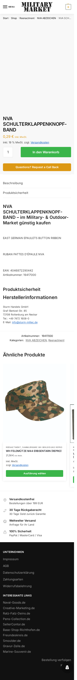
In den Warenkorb (46, 152)
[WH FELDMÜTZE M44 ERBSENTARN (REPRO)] (34, 403)
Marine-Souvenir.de (17, 651)
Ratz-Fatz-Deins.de (16, 613)
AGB (6, 566)
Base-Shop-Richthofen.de (21, 630)
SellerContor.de (14, 624)
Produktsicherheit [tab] (15, 193)
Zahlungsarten (13, 579)
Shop (14, 18)
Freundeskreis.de (15, 635)
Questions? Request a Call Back (37, 167)
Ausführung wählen (34, 473)
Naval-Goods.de (14, 602)
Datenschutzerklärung (18, 572)
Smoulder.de (12, 641)
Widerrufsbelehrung (17, 586)
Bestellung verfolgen (56, 660)
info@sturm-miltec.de (25, 322)
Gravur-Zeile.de (14, 646)
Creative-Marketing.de (19, 608)
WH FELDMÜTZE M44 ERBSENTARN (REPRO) (34, 450)
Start (5, 18)
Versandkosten (40, 142)
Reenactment (27, 18)
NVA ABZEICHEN (46, 18)
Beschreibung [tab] (13, 183)
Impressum (11, 559)
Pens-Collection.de (16, 619)
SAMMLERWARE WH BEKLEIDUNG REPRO (42, 447)
